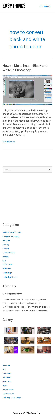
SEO (4, 261)
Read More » (9, 141)
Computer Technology (11, 236)
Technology (7, 273)
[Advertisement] (22, 197)
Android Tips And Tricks (12, 232)
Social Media (8, 265)
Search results (8, 394)
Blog (4, 369)
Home (5, 386)
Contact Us (7, 373)
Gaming (6, 244)
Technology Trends (10, 277)
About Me (6, 365)
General (6, 248)
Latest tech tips (9, 253)
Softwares (7, 269)
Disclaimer (7, 377)
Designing (6, 240)
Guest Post (7, 381)
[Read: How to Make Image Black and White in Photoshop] (27, 90)
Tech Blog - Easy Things (12, 398)
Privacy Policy (8, 390)
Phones (6, 257)
